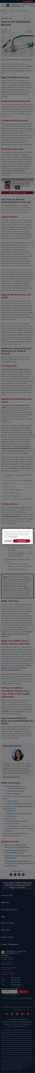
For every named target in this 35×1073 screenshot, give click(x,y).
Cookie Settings (8, 541)
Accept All (22, 541)
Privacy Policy (13, 537)
